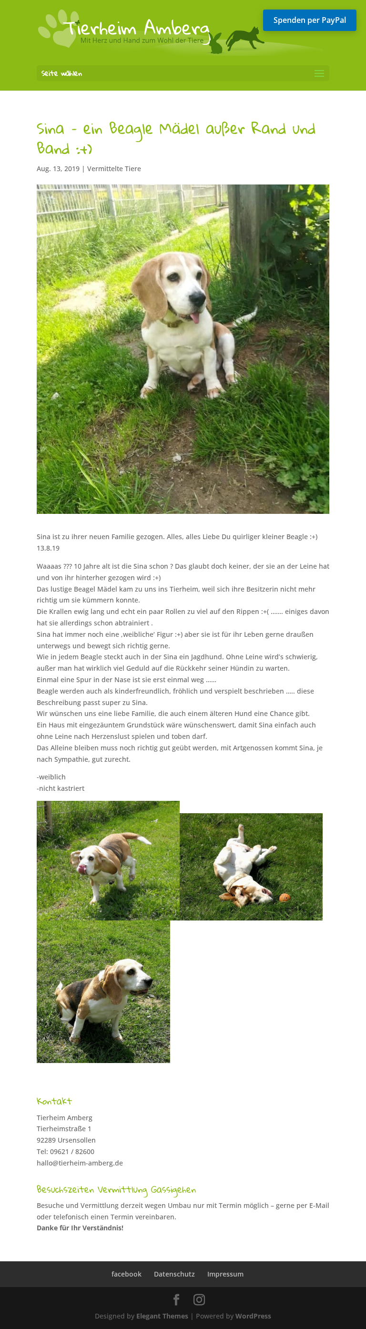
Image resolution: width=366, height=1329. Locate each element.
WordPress (253, 1315)
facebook (127, 1273)
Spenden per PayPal (310, 20)
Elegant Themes (162, 1315)
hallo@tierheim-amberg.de (80, 1162)
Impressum (225, 1273)
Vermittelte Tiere (114, 168)
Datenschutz (174, 1273)
